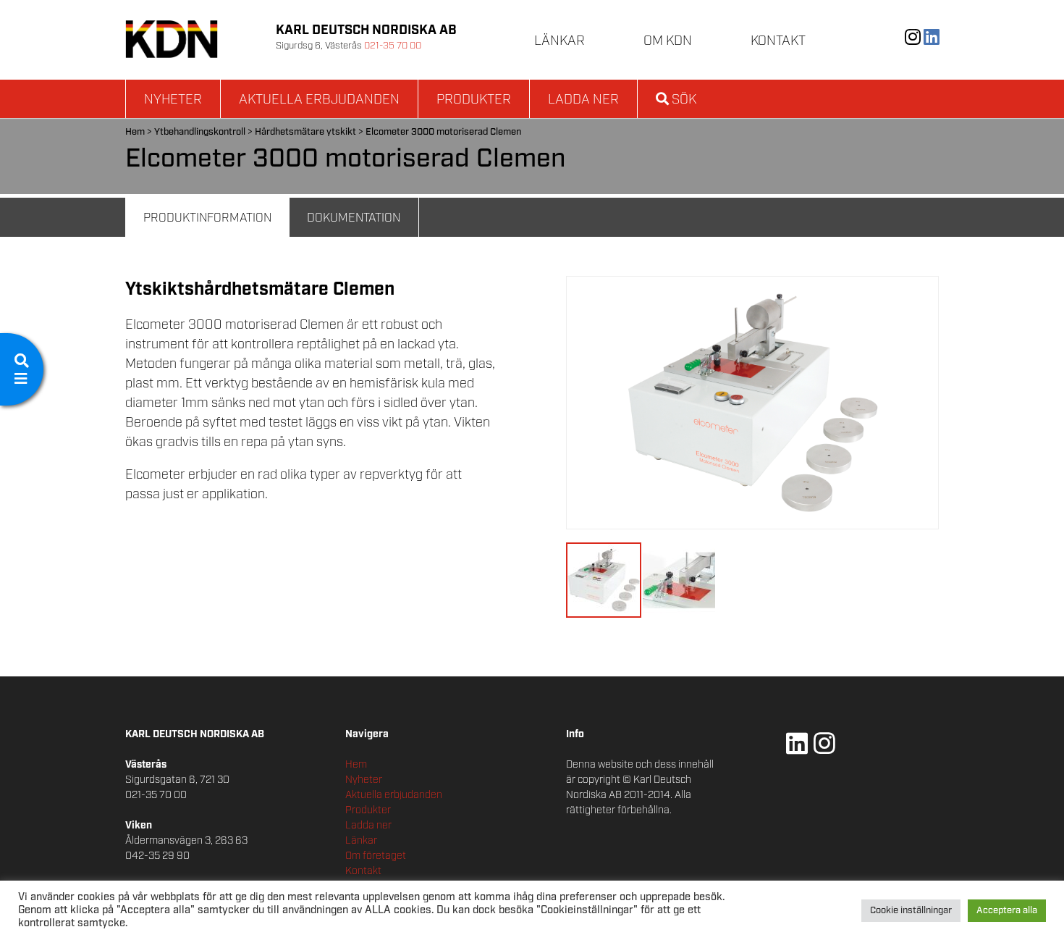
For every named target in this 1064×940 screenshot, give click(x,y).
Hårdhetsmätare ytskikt (305, 132)
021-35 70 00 (392, 46)
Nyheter (173, 100)
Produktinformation (207, 218)
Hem (135, 132)
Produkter (473, 100)
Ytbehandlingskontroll (199, 132)
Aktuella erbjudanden (319, 100)
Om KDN (667, 41)
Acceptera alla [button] (1006, 911)
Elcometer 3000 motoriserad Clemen (443, 132)
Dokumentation (353, 218)
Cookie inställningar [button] (911, 911)
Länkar (559, 41)
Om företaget (375, 856)
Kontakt (778, 41)
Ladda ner (583, 100)
